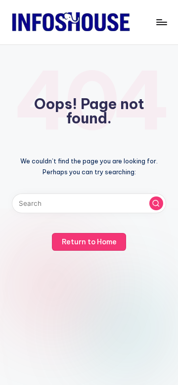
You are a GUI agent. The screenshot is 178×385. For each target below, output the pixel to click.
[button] (156, 203)
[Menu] (161, 22)
